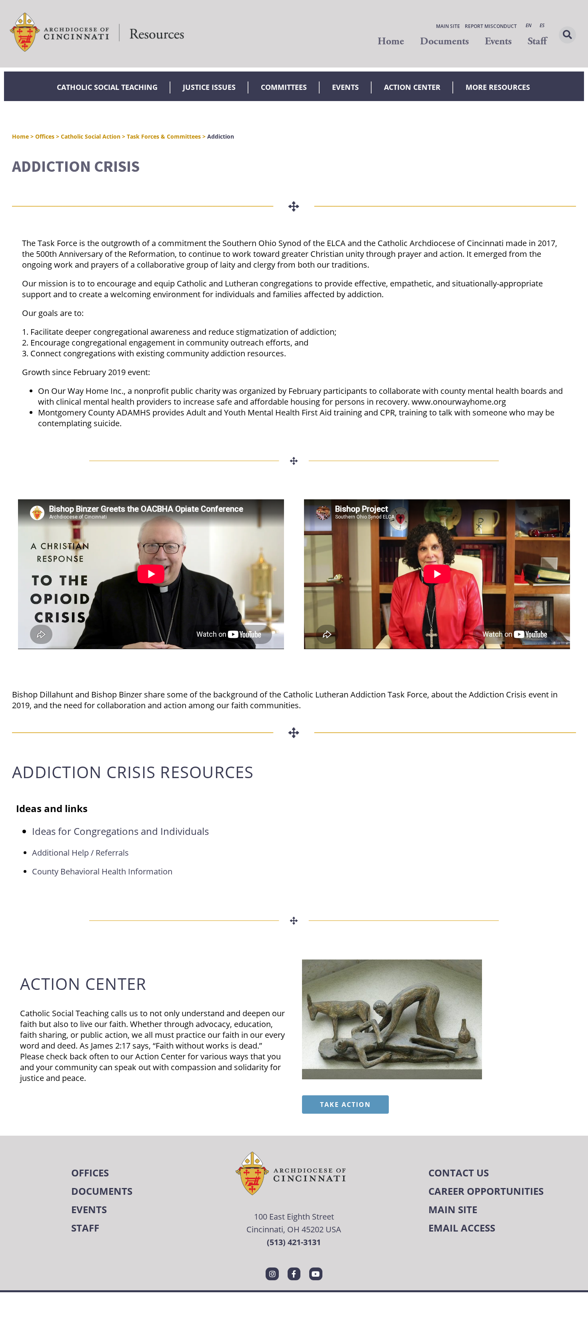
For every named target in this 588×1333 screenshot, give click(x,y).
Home (391, 41)
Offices (44, 136)
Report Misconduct (491, 26)
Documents (444, 41)
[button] (567, 35)
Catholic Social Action (90, 136)
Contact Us (458, 1172)
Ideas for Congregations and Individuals (120, 831)
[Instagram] (272, 1273)
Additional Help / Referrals (80, 852)
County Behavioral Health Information (102, 871)
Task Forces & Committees (164, 136)
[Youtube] (315, 1273)
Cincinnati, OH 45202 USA (293, 1229)
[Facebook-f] (294, 1273)
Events (498, 41)
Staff (537, 41)
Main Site (448, 26)
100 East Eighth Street (294, 1216)
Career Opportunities (486, 1191)
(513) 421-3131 (294, 1242)
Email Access (461, 1227)
